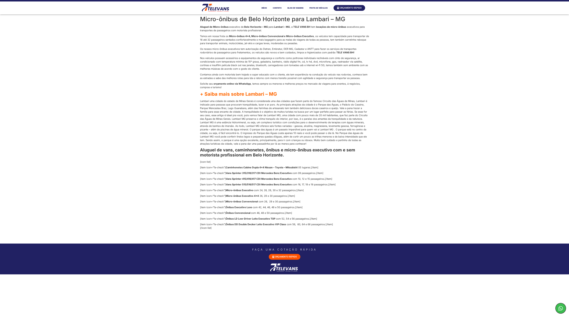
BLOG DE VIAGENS (295, 8)
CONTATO (277, 8)
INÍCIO (264, 8)
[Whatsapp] (561, 308)
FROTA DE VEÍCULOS (318, 8)
